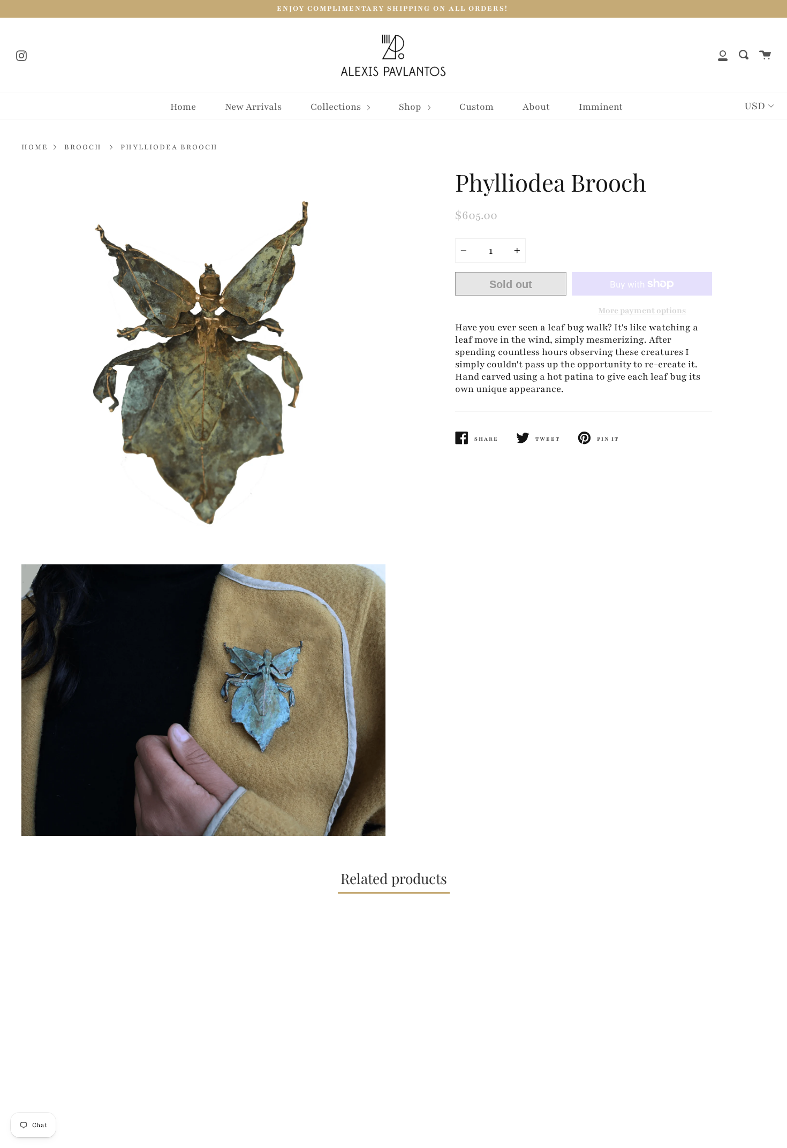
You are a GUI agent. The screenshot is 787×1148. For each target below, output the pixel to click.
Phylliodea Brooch (169, 147)
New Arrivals (253, 107)
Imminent (601, 107)
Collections (337, 107)
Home (183, 107)
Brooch (83, 147)
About (536, 107)
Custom (476, 107)
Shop (411, 107)
